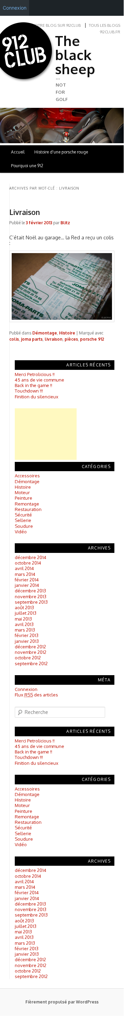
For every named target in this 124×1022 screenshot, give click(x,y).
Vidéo (21, 531)
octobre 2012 (28, 657)
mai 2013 (23, 619)
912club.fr (110, 32)
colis (14, 339)
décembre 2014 (30, 557)
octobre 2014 (28, 563)
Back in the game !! (33, 385)
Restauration (28, 509)
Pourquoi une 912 (27, 165)
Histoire (67, 333)
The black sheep (75, 54)
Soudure (24, 526)
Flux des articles (36, 694)
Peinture (23, 498)
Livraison (24, 212)
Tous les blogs (104, 25)
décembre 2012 (30, 646)
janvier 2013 (27, 641)
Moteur (22, 492)
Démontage (44, 333)
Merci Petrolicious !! (35, 374)
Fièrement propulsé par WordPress (62, 1001)
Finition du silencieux (36, 396)
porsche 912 (92, 339)
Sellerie (23, 520)
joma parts (32, 339)
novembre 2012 (30, 652)
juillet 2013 (25, 613)
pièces (71, 339)
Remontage (27, 504)
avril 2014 (24, 568)
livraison (54, 339)
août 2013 (24, 607)
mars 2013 (25, 630)
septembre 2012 (31, 663)
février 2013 (26, 635)
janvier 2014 (27, 585)
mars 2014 (25, 574)
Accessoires (27, 475)
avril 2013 (24, 624)
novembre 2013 (30, 596)
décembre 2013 (30, 590)
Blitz (65, 222)
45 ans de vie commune (39, 380)
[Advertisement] (46, 434)
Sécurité (23, 515)
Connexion (26, 689)
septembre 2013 (31, 602)
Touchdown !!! (29, 391)
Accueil (17, 152)
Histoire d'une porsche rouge (61, 152)
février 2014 (27, 579)
